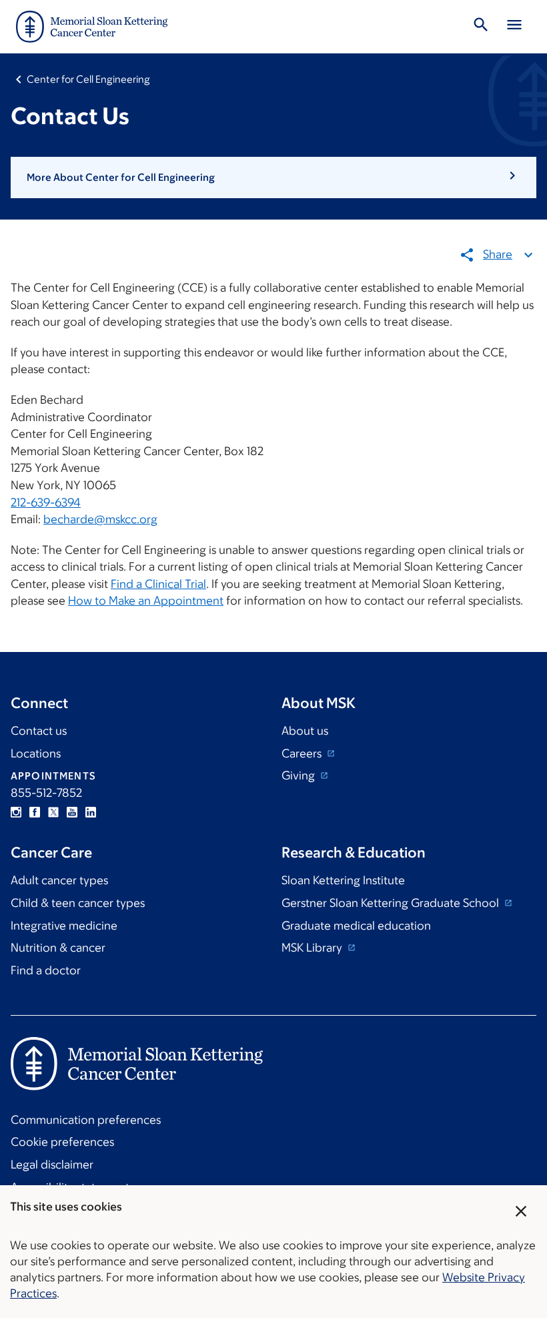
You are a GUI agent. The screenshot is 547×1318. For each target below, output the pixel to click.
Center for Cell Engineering (88, 79)
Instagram (16, 812)
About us (305, 730)
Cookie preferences (62, 1141)
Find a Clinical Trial (158, 584)
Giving (300, 775)
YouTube (72, 812)
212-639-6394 (46, 502)
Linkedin (90, 812)
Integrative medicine (64, 925)
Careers (303, 753)
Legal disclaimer (52, 1164)
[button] (273, 178)
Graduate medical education (356, 925)
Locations (36, 753)
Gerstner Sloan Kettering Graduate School (392, 903)
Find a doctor (46, 970)
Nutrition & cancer (58, 947)
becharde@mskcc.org (100, 519)
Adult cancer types (59, 880)
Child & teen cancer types (78, 903)
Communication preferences (86, 1119)
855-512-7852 (46, 792)
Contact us (39, 730)
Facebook (34, 812)
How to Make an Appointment (145, 600)
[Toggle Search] (481, 26)
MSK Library (313, 947)
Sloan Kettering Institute (343, 880)
